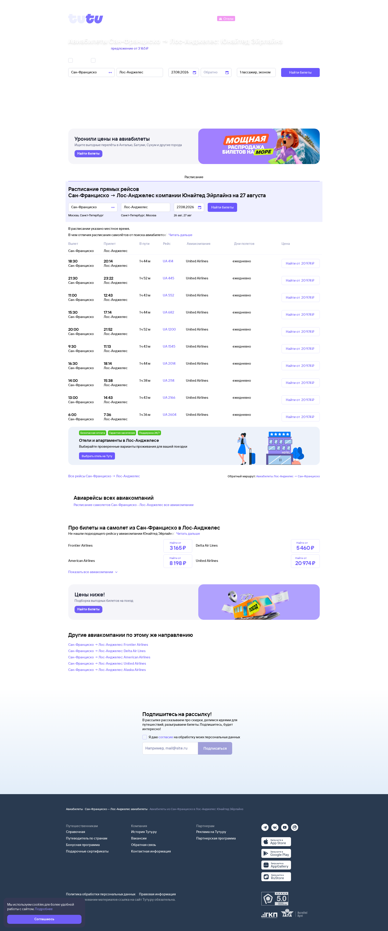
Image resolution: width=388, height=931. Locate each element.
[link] (88, 153)
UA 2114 (168, 380)
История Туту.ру (144, 832)
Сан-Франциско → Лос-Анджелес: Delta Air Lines (107, 651)
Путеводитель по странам (86, 838)
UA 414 (168, 261)
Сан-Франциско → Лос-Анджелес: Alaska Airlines (107, 670)
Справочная (75, 832)
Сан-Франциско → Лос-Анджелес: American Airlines (109, 657)
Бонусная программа (83, 845)
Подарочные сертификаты (87, 851)
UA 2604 (169, 414)
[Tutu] (85, 18)
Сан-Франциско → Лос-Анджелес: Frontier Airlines (108, 644)
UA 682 (168, 312)
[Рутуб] (294, 826)
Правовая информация (157, 894)
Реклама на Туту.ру (211, 832)
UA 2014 (169, 363)
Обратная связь (143, 845)
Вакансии (139, 838)
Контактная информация (151, 851)
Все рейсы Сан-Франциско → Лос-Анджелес (104, 476)
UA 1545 (169, 346)
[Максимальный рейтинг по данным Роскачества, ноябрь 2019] (274, 898)
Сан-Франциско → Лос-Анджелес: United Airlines (107, 663)
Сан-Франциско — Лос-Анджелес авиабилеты (116, 809)
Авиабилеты (74, 809)
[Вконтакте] (274, 826)
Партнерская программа (216, 838)
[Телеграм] (265, 826)
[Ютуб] (284, 826)
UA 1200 (169, 329)
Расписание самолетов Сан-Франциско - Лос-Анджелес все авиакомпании (134, 505)
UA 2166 (169, 397)
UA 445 (168, 278)
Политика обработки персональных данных (100, 894)
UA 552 (168, 295)
